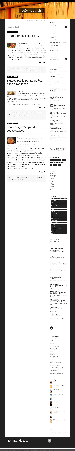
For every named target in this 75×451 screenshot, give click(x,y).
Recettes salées (54, 220)
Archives (18, 1)
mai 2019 (51, 181)
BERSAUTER (52, 292)
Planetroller (52, 343)
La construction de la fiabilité (55, 50)
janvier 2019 (52, 186)
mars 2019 (52, 184)
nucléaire (55, 165)
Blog (52, 202)
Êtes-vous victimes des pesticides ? (56, 368)
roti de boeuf (20, 70)
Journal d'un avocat (53, 348)
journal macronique (57, 162)
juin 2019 (51, 180)
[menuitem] (9, 1)
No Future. (52, 76)
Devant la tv (53, 204)
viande (32, 70)
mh (63, 162)
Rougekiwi (51, 340)
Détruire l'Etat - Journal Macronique (58, 82)
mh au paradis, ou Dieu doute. (55, 45)
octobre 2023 (52, 176)
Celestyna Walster (54, 263)
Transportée (52, 48)
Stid (50, 277)
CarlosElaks (52, 251)
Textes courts (53, 229)
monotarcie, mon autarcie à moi (56, 365)
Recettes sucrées (54, 222)
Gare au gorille (52, 40)
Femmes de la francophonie (55, 356)
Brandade (20, 114)
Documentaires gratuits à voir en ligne (57, 367)
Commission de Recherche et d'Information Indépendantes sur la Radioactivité (58, 373)
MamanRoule (53, 216)
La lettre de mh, (8, 1)
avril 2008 (43, 20)
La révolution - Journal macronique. (58, 121)
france (51, 160)
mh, (50, 285)
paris (60, 160)
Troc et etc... (53, 231)
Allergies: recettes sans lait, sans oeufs (22, 68)
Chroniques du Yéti (53, 359)
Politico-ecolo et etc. (55, 218)
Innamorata (52, 342)
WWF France (52, 351)
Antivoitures (52, 345)
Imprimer (12, 70)
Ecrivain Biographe (54, 209)
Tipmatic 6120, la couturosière (55, 278)
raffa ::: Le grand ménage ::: (55, 338)
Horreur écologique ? (54, 364)
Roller (51, 165)
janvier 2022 (52, 178)
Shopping (53, 226)
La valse (51, 47)
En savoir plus (52, 450)
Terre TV (51, 361)
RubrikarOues (53, 224)
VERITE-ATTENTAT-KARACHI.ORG (55, 370)
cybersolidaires (52, 354)
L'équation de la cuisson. (23, 35)
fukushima (55, 160)
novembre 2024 (53, 175)
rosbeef (25, 70)
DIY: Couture (53, 207)
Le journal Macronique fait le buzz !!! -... (57, 301)
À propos (26, 1)
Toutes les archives (55, 189)
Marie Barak (52, 308)
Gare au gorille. (60, 251)
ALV (33, 114)
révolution (64, 160)
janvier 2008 (29, 20)
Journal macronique (54, 300)
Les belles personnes (55, 215)
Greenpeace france (53, 349)
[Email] (51, 328)
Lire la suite (42, 62)
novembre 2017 (53, 187)
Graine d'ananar (53, 39)
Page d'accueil (36, 20)
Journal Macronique (55, 211)
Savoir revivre (52, 353)
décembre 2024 (53, 173)
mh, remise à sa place (54, 43)
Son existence (52, 37)
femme (51, 162)
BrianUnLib (52, 257)
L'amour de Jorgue (53, 36)
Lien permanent (39, 70)
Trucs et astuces (54, 233)
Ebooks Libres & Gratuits (54, 346)
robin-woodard (52, 357)
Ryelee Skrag (53, 270)
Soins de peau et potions (56, 228)
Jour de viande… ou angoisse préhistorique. (58, 42)
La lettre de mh (54, 213)
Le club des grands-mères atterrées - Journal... (58, 286)
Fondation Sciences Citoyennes (55, 362)
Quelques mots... (53, 69)
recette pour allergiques (27, 114)
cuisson (28, 70)
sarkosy (59, 165)
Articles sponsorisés (55, 200)
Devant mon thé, (54, 205)
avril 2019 (51, 183)
